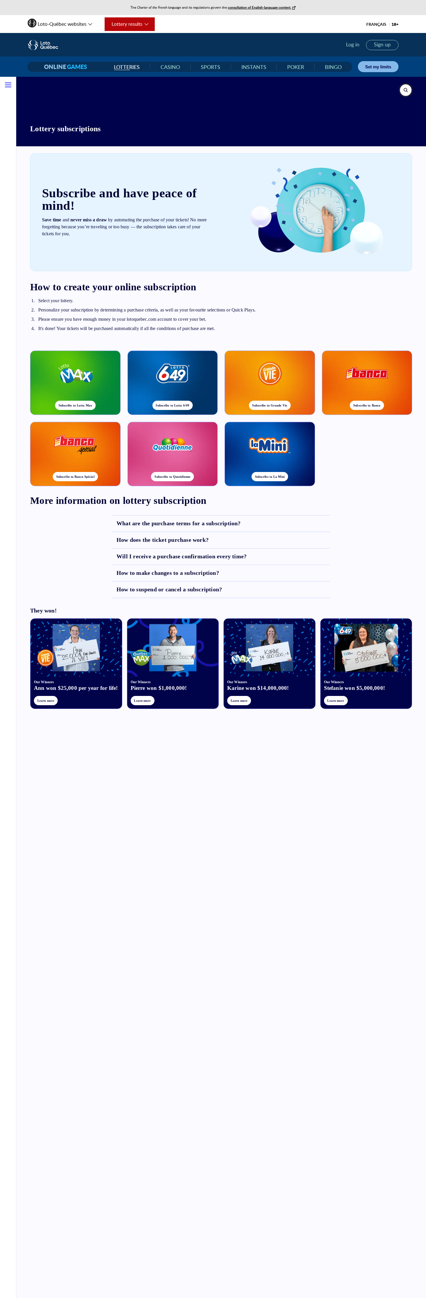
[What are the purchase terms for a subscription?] (221, 523)
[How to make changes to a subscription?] (221, 573)
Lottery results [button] (123, 26)
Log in (352, 44)
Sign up (382, 44)
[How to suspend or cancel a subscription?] (221, 589)
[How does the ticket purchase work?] (221, 540)
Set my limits (378, 66)
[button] (60, 22)
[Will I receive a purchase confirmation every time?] (221, 556)
